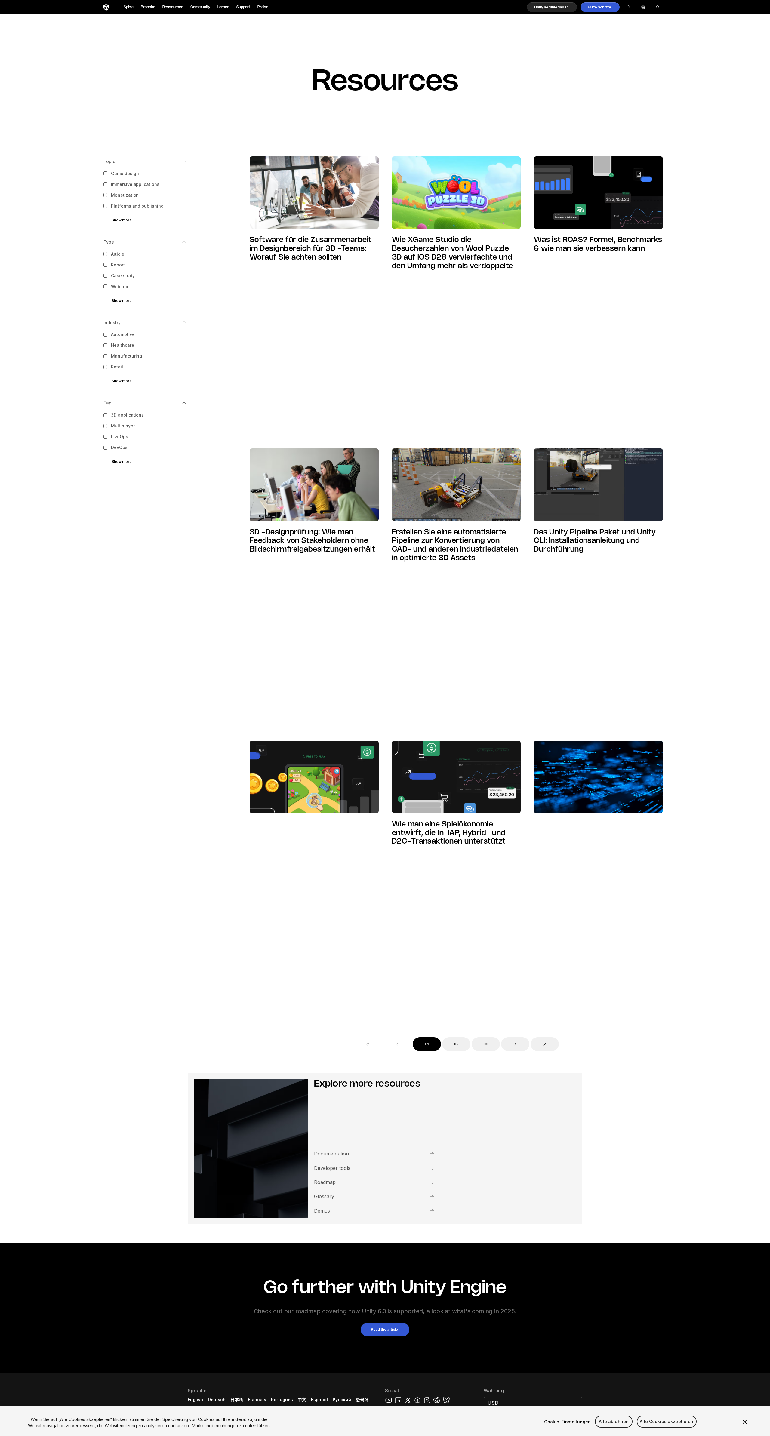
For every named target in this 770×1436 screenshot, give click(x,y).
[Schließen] (744, 1421)
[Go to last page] (545, 1044)
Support (243, 7)
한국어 (362, 1399)
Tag (107, 403)
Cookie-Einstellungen (567, 1421)
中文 (302, 1399)
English (195, 1399)
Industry (112, 322)
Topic (109, 161)
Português (282, 1399)
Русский (342, 1399)
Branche (148, 7)
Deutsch (217, 1399)
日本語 (236, 1399)
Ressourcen (172, 7)
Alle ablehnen (614, 1421)
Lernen (223, 7)
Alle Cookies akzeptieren (666, 1421)
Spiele (129, 7)
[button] (552, 7)
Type (108, 241)
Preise (262, 7)
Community (200, 7)
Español (319, 1399)
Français (257, 1399)
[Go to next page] (515, 1044)
